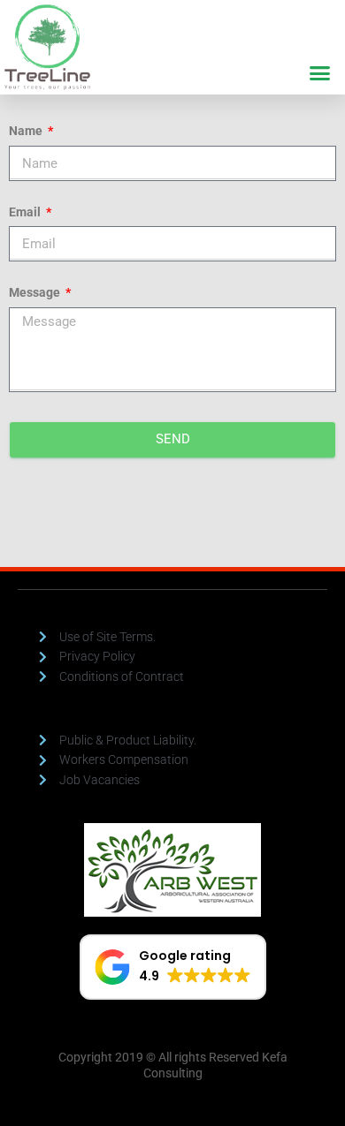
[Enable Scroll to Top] (310, 1091)
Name (27, 131)
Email (26, 212)
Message (36, 292)
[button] (320, 73)
